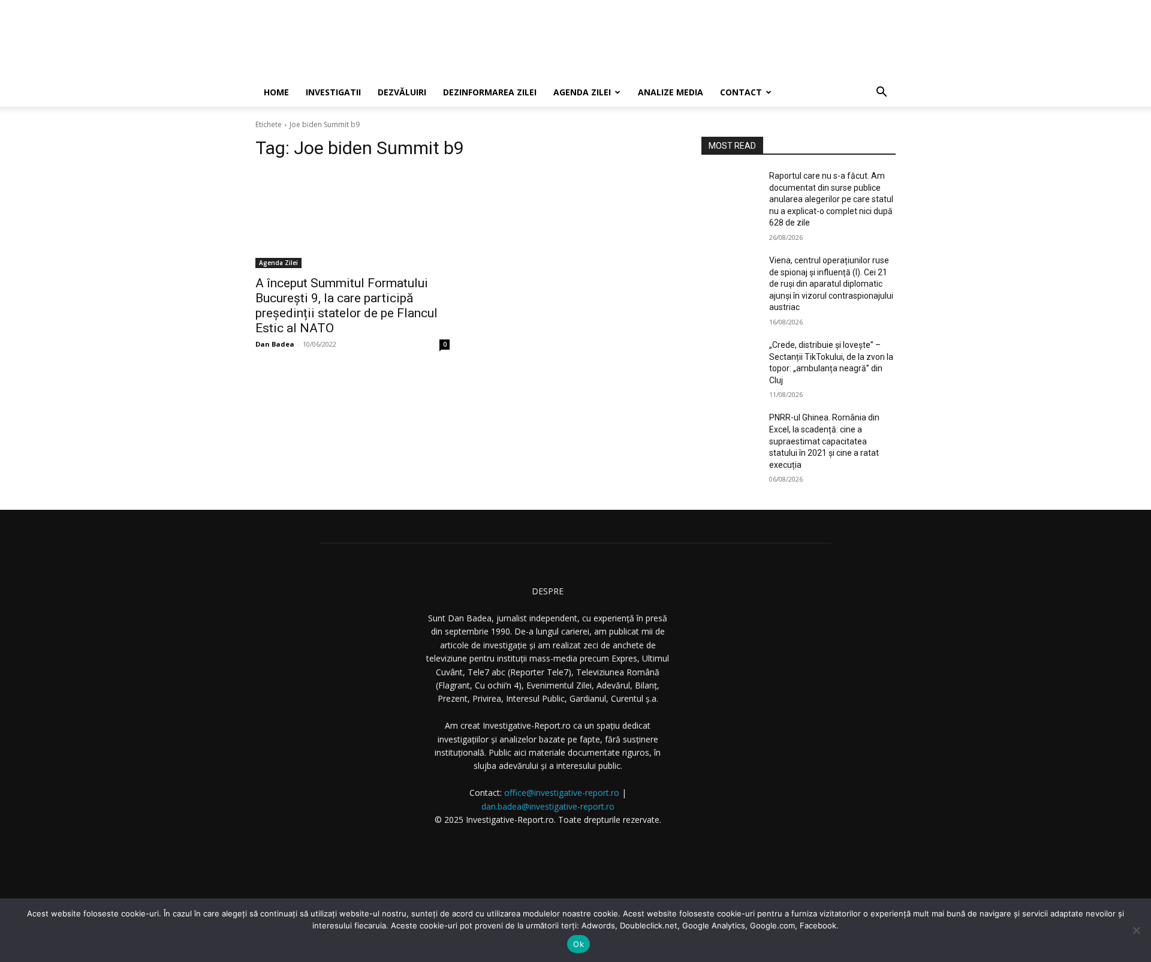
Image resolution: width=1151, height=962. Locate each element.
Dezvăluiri (402, 92)
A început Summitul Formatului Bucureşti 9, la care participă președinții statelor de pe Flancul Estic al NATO (346, 305)
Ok (578, 944)
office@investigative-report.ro (561, 792)
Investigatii (333, 92)
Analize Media (670, 92)
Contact (741, 92)
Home (276, 92)
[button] (881, 93)
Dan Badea (274, 343)
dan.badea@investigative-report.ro (547, 806)
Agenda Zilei (582, 92)
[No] (1136, 930)
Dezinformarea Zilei (490, 92)
